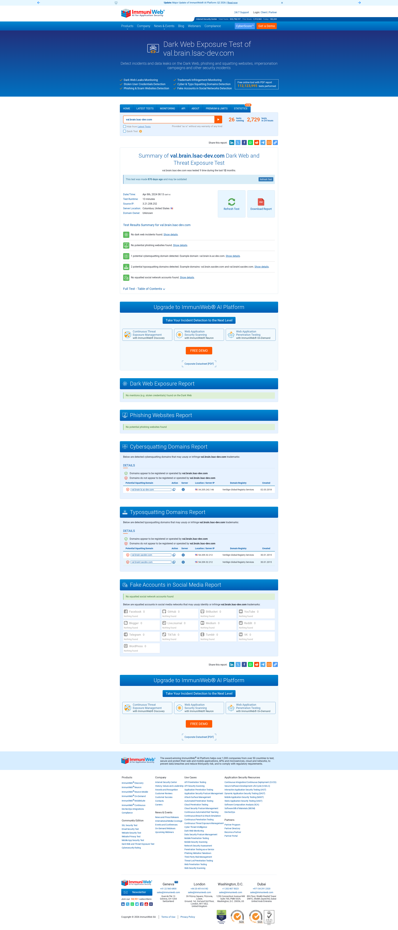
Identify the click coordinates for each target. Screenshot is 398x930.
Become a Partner (232, 832)
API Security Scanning (194, 786)
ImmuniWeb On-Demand (134, 796)
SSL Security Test (129, 825)
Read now (200, 2)
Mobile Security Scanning (195, 842)
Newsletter (139, 892)
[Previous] (38, 3)
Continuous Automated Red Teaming (201, 812)
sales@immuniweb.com (168, 892)
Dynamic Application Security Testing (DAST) (244, 793)
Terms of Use (168, 917)
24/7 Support (241, 12)
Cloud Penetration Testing (196, 804)
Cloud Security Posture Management (201, 808)
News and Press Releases (167, 817)
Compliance (127, 812)
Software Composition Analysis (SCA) (241, 804)
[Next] (359, 3)
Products (127, 777)
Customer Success (163, 797)
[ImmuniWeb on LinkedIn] (123, 903)
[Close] (282, 3)
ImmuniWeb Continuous (133, 805)
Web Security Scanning (194, 868)
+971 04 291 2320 (261, 888)
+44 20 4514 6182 (199, 888)
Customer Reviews (163, 793)
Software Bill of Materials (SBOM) (239, 808)
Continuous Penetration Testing (198, 819)
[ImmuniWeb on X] (127, 903)
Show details (171, 234)
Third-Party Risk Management (198, 857)
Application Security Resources (242, 777)
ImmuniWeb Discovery (132, 783)
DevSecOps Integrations (133, 809)
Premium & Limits (217, 108)
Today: (266, 19)
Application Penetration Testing (198, 789)
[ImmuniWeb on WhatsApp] (132, 903)
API (183, 108)
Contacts (159, 801)
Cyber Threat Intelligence (195, 827)
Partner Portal (231, 836)
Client (264, 12)
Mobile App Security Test (133, 840)
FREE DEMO (199, 351)
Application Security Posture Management (203, 793)
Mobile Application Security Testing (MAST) (244, 797)
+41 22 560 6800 (168, 888)
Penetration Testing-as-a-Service (199, 849)
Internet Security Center (206, 19)
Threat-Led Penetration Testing (198, 860)
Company (160, 777)
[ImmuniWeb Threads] (151, 903)
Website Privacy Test (131, 836)
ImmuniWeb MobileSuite (133, 800)
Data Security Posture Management (200, 834)
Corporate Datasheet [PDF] (199, 363)
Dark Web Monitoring (194, 831)
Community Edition (133, 820)
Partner (273, 12)
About (195, 108)
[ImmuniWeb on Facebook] (141, 903)
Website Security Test (131, 833)
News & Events (163, 812)
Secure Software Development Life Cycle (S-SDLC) (247, 786)
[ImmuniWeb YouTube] (146, 903)
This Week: (247, 19)
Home (126, 108)
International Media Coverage (168, 821)
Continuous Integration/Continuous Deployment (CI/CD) (250, 782)
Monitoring (167, 108)
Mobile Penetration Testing (196, 838)
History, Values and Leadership (169, 786)
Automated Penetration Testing (198, 801)
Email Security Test (130, 829)
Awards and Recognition (166, 789)
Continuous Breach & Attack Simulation (202, 816)
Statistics (242, 107)
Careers (158, 804)
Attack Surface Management (197, 797)
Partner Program (232, 824)
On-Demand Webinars (165, 828)
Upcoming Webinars (164, 832)
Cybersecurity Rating (131, 847)
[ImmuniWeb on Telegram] (137, 903)
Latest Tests (145, 108)
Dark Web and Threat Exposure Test (138, 844)
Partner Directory (232, 828)
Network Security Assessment (198, 845)
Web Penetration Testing (195, 864)
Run (218, 119)
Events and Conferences (166, 824)
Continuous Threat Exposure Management (204, 823)
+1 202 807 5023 (230, 888)
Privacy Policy (187, 917)
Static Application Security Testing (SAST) (243, 801)
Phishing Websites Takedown (197, 853)
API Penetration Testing (195, 782)
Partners (229, 819)
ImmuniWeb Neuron (131, 787)
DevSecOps (229, 812)
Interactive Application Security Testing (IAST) (245, 789)
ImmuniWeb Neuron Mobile (135, 792)
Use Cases (190, 777)
